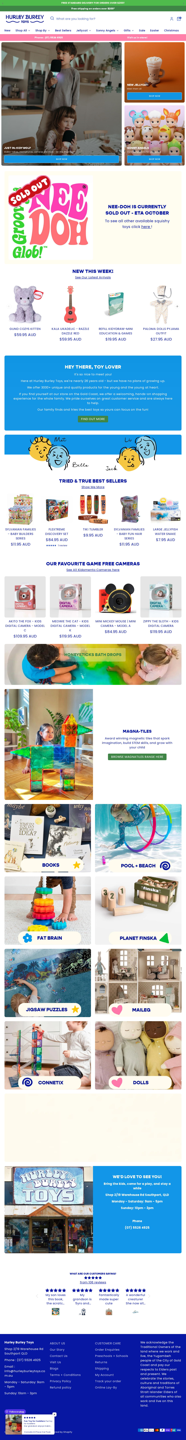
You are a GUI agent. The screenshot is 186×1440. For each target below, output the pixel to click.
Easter (154, 30)
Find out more (93, 419)
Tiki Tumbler (93, 529)
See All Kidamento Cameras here (93, 570)
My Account (104, 1375)
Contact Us (59, 1356)
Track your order (108, 1381)
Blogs (54, 1368)
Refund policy (60, 1387)
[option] (48, 37)
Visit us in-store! (137, 37)
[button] (37, 1296)
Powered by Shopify (60, 1432)
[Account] (171, 19)
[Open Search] (52, 18)
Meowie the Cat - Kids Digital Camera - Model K (70, 625)
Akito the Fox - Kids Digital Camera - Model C (25, 625)
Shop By (41, 30)
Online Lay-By (106, 1387)
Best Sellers (63, 30)
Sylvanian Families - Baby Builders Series (20, 534)
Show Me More (93, 487)
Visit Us (55, 1362)
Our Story (57, 1350)
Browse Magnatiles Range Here (137, 757)
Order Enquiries (107, 1350)
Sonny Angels (106, 30)
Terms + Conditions (65, 1375)
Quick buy (25, 320)
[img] (93, 1277)
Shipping (102, 1368)
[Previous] (9, 306)
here (146, 226)
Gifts (127, 30)
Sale (142, 30)
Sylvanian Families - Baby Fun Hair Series (129, 534)
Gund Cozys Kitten (25, 329)
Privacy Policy (60, 1381)
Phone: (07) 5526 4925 (49, 37)
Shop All (22, 30)
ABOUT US (57, 1343)
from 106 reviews (93, 1282)
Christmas (171, 30)
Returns (101, 1362)
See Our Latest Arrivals (93, 277)
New (7, 30)
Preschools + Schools (111, 1356)
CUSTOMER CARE (108, 1343)
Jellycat (82, 30)
